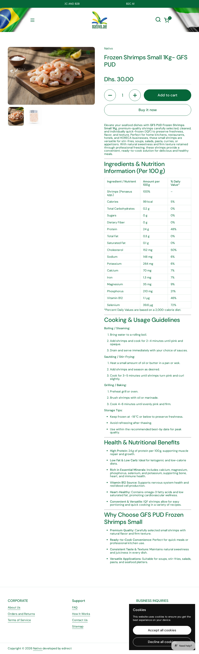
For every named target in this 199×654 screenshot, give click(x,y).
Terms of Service (19, 620)
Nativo (38, 648)
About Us (14, 607)
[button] (166, 20)
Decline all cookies (162, 642)
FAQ (75, 607)
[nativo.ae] (99, 20)
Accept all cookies (162, 630)
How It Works (81, 614)
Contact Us (80, 620)
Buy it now (148, 109)
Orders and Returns (21, 614)
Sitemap (77, 626)
